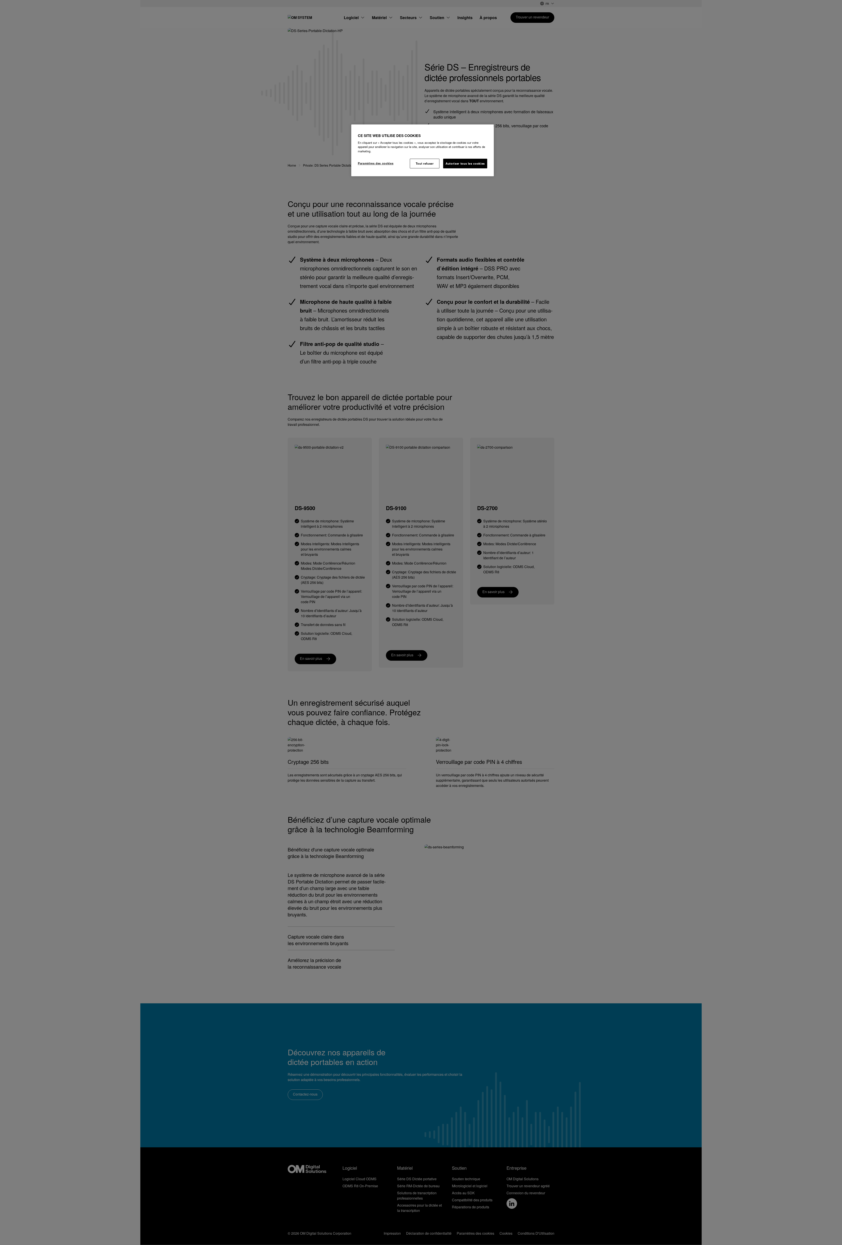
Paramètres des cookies (375, 163)
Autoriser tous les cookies (465, 163)
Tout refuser (425, 163)
